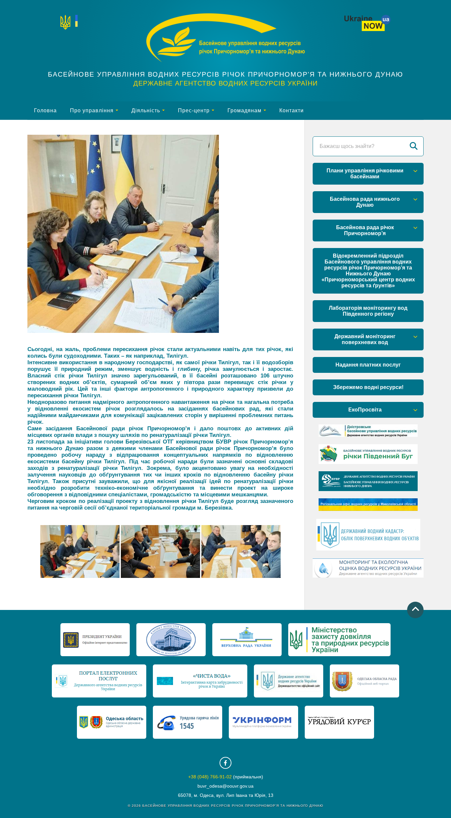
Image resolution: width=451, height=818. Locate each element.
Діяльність (145, 110)
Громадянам (244, 110)
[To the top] (415, 610)
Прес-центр (194, 110)
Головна (45, 110)
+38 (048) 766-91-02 (210, 776)
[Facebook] (225, 763)
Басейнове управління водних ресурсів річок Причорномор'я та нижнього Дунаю (225, 74)
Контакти (291, 110)
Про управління (92, 110)
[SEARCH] (414, 146)
